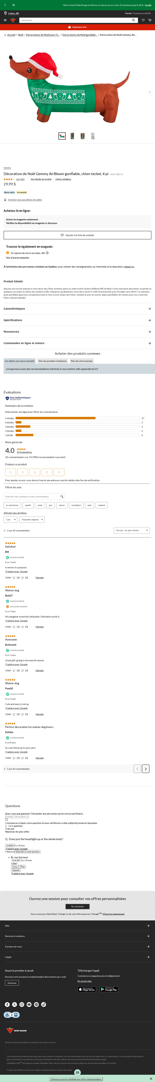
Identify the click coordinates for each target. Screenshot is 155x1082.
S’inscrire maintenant (114, 914)
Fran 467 (16, 860)
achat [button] (40, 505)
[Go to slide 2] (72, 136)
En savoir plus (85, 981)
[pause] (13, 5)
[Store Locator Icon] (5, 13)
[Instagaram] (21, 1004)
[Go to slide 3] (82, 136)
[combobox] (134, 530)
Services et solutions (15, 936)
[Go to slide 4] (93, 136)
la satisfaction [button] (12, 505)
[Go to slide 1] (62, 136)
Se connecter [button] (77, 906)
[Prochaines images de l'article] (150, 92)
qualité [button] (28, 505)
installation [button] (76, 505)
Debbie (9, 732)
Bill (7, 552)
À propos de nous (13, 946)
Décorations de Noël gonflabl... (80, 34)
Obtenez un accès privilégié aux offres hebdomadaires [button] (76, 1079)
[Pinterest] (36, 1004)
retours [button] (62, 505)
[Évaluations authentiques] (18, 398)
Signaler (40, 577)
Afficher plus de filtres (15, 512)
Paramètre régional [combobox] (30, 520)
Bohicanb (10, 645)
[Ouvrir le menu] (5, 20)
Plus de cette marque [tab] (81, 361)
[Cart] (149, 20)
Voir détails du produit (41, 179)
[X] (14, 1004)
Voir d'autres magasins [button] (17, 257)
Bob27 (9, 595)
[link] (15, 179)
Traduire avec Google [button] (16, 848)
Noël (20, 34)
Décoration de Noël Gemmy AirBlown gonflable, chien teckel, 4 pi (56, 173)
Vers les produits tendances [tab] (53, 361)
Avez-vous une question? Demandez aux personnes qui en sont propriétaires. (44, 813)
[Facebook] (7, 1004)
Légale (8, 957)
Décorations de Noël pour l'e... (43, 34)
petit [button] (89, 505)
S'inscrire (12, 983)
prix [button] (50, 505)
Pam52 (9, 688)
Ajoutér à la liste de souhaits (80, 235)
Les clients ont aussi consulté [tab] (19, 361)
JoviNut (9, 845)
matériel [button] (101, 505)
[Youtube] (29, 1004)
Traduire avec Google (16, 571)
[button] (133, 20)
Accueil (11, 34)
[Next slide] (149, 5)
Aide (7, 925)
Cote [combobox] (8, 520)
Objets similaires (63, 179)
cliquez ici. (129, 266)
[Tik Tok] (43, 1004)
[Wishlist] (143, 20)
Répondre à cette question (27, 851)
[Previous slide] (5, 5)
